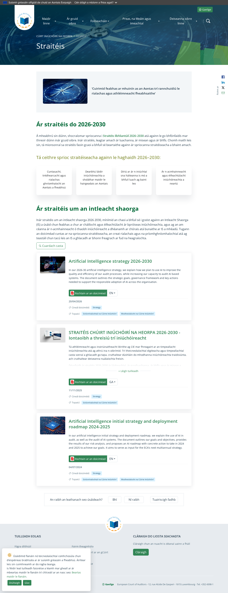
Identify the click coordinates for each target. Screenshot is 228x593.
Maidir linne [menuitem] (46, 21)
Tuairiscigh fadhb (164, 500)
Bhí (115, 500)
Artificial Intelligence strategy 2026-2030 (110, 261)
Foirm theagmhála (83, 546)
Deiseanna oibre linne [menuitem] (181, 21)
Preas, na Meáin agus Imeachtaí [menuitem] (137, 21)
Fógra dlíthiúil (23, 546)
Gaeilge (206, 9)
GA (111, 382)
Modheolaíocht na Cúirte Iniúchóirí (137, 313)
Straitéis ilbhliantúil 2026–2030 (123, 136)
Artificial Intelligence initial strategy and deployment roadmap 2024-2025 (123, 424)
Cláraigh (140, 552)
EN (111, 293)
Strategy (96, 307)
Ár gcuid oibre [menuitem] (72, 21)
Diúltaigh (14, 582)
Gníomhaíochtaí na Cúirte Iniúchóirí (99, 313)
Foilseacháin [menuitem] (98, 21)
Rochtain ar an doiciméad (90, 293)
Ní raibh (134, 500)
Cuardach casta (52, 246)
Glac (27, 582)
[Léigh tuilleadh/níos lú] (128, 371)
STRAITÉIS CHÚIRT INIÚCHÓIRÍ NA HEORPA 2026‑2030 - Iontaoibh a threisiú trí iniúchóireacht (124, 335)
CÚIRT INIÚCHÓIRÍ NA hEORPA (54, 36)
